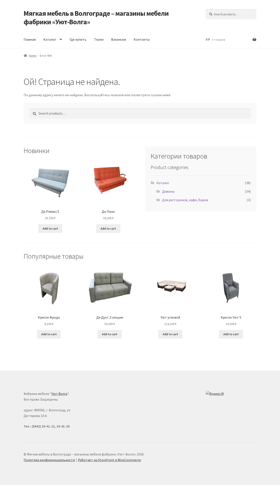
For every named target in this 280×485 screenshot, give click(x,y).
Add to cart (50, 228)
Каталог (49, 39)
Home (33, 56)
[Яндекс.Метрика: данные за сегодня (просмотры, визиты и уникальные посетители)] (215, 394)
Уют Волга (59, 393)
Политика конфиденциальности (49, 460)
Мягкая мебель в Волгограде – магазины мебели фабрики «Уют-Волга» (96, 17)
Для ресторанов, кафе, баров (185, 200)
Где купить (78, 39)
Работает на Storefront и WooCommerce (109, 460)
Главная (30, 39)
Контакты (142, 39)
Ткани (98, 39)
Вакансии (118, 39)
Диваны (168, 191)
